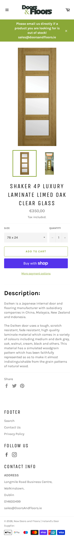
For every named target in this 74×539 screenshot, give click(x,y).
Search (9, 421)
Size (7, 228)
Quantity (55, 228)
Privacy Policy (14, 434)
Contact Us (12, 427)
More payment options (36, 273)
